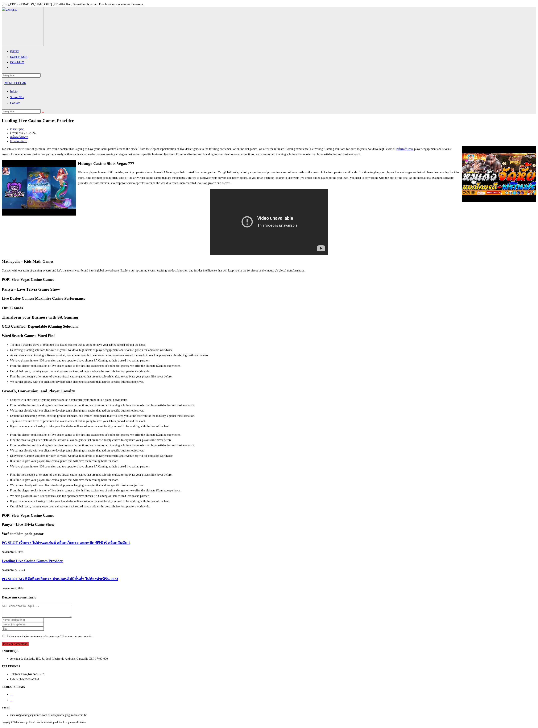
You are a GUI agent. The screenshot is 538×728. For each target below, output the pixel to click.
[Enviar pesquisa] (42, 112)
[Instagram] (11, 700)
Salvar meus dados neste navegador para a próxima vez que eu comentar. (50, 636)
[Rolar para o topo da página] (3, 724)
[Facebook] (11, 694)
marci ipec (17, 129)
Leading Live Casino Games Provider (32, 561)
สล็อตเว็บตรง (19, 137)
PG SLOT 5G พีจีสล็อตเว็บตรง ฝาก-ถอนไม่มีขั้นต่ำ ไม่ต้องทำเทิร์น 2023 (60, 579)
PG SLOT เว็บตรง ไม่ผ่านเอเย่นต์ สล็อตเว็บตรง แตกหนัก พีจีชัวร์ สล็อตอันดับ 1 (66, 543)
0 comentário (18, 141)
